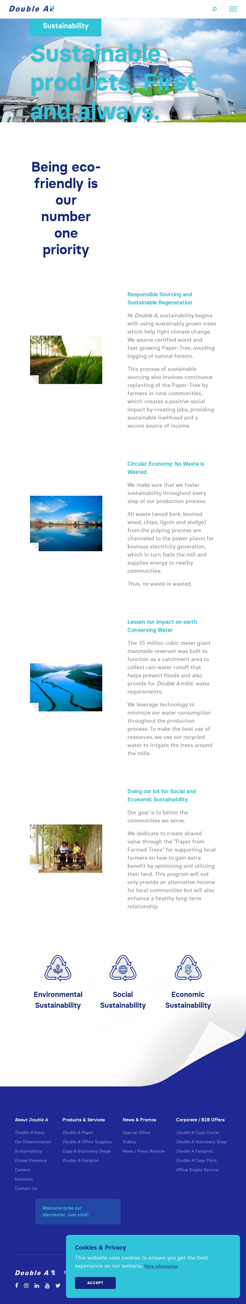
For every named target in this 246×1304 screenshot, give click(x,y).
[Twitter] (58, 1285)
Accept (95, 1283)
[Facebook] (16, 1285)
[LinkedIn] (36, 1285)
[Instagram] (26, 1285)
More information (161, 1266)
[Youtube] (47, 1285)
